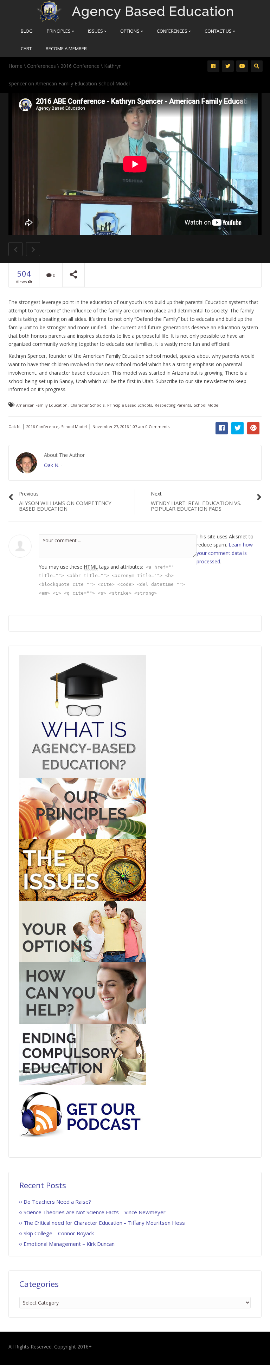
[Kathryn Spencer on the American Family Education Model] (135, 10)
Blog (27, 31)
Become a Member (66, 48)
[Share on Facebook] (222, 428)
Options (130, 31)
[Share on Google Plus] (253, 428)
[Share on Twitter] (237, 428)
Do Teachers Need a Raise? (57, 1201)
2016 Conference (79, 66)
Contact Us (219, 31)
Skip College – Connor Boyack (59, 1233)
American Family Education (42, 405)
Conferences (172, 31)
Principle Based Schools (129, 405)
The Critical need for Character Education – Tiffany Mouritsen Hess (104, 1222)
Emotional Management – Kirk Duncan (69, 1243)
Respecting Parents (173, 405)
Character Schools (87, 405)
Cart (26, 48)
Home (15, 66)
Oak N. (14, 426)
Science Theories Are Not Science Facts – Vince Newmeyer (95, 1212)
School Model (206, 405)
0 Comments (157, 426)
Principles (59, 31)
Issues (96, 31)
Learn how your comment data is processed (225, 553)
